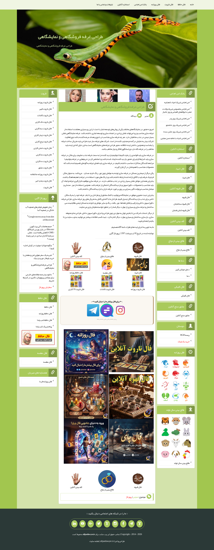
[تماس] (107, 523)
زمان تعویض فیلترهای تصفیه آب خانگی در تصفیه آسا (39, 208)
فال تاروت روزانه (45, 102)
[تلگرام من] (131, 523)
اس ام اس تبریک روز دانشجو (178, 125)
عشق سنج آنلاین (183, 315)
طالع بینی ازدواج (183, 250)
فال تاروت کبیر (45, 109)
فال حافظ (181, 4)
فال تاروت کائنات (44, 115)
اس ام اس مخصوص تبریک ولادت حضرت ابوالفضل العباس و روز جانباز (177, 110)
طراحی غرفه (67, 199)
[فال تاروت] (131, 352)
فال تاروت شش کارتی (43, 148)
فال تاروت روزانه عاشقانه (41, 174)
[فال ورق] (86, 442)
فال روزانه (155, 4)
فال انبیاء (186, 177)
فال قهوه (186, 197)
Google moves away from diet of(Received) (41, 218)
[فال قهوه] (131, 397)
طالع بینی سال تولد (182, 463)
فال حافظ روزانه (45, 313)
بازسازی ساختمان (140, 217)
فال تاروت (169, 4)
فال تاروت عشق (45, 167)
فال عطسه (47, 362)
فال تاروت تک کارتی (43, 122)
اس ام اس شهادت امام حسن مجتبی (175, 138)
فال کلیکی (185, 295)
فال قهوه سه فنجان (182, 203)
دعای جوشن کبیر (182, 269)
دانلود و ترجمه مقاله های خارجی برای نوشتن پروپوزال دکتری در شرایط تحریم (38, 277)
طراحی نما (77, 213)
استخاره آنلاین (123, 4)
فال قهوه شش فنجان (181, 210)
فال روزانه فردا (45, 381)
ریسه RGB (185, 335)
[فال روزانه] (86, 352)
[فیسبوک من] (123, 523)
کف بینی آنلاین (184, 230)
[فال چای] (131, 442)
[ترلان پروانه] (107, 96)
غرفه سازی (149, 133)
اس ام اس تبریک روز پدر (179, 118)
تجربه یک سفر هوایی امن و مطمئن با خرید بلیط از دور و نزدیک (38, 256)
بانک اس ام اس (140, 4)
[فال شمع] (86, 397)
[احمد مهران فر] (139, 96)
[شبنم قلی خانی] (75, 96)
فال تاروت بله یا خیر (43, 181)
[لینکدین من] (74, 523)
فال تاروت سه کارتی (43, 128)
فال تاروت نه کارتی (44, 154)
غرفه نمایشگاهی (73, 133)
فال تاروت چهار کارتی (43, 135)
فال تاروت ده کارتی (44, 161)
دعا (188, 276)
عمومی (136, 497)
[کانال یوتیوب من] (82, 523)
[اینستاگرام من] (115, 523)
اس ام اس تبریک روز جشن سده (176, 131)
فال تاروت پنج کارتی (43, 141)
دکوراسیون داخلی (89, 213)
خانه (192, 4)
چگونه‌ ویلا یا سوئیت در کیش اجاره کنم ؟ (38, 247)
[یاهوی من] (139, 523)
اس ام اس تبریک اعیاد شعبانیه (177, 102)
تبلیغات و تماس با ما (105, 4)
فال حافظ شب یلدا (44, 320)
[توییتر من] (99, 523)
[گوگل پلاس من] (91, 523)
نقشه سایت (94, 541)
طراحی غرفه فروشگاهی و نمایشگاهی (70, 36)
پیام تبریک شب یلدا (44, 326)
